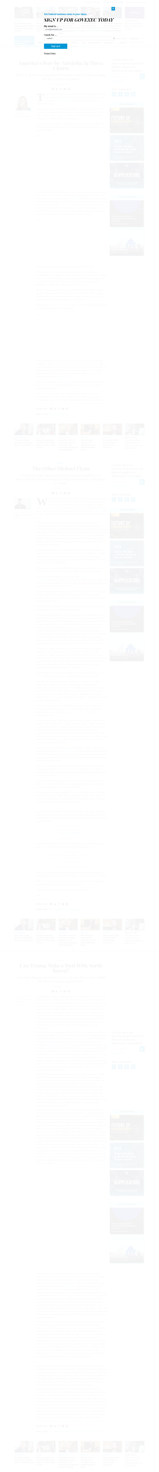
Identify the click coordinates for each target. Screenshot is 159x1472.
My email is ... (51, 26)
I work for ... (50, 35)
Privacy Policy (50, 53)
